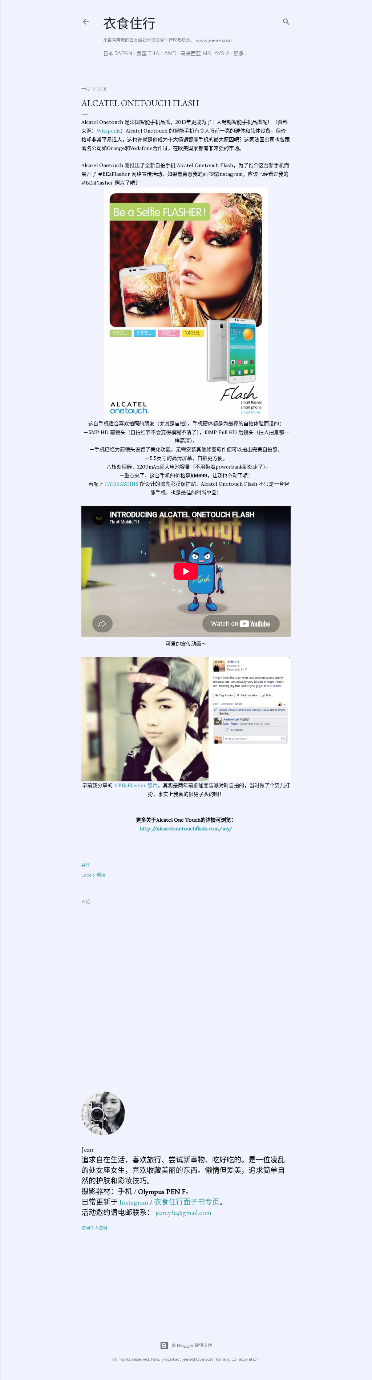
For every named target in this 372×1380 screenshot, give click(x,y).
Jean (87, 1149)
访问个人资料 (94, 1228)
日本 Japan (118, 53)
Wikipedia (109, 131)
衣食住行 (129, 23)
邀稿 (101, 875)
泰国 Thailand (157, 53)
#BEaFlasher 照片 (136, 785)
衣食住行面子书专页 (186, 1202)
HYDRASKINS (121, 484)
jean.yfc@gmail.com (183, 1212)
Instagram (133, 1202)
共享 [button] (85, 865)
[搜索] (286, 20)
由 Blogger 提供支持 (191, 1345)
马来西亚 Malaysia (205, 53)
